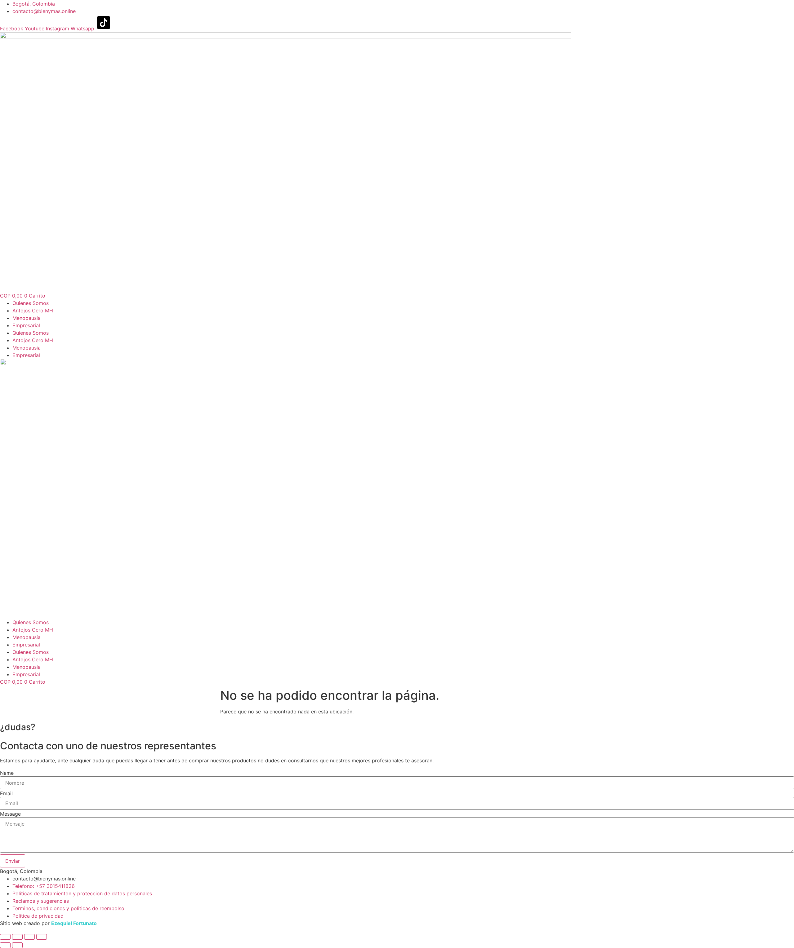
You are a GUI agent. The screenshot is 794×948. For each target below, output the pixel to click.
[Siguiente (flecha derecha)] (17, 945)
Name (7, 772)
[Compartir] (29, 937)
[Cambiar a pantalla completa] (17, 937)
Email (6, 793)
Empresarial (26, 325)
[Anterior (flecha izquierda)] (5, 945)
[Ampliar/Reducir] (5, 937)
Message (10, 813)
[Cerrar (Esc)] (41, 937)
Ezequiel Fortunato (74, 923)
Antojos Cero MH (32, 310)
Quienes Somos (30, 303)
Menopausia (26, 318)
